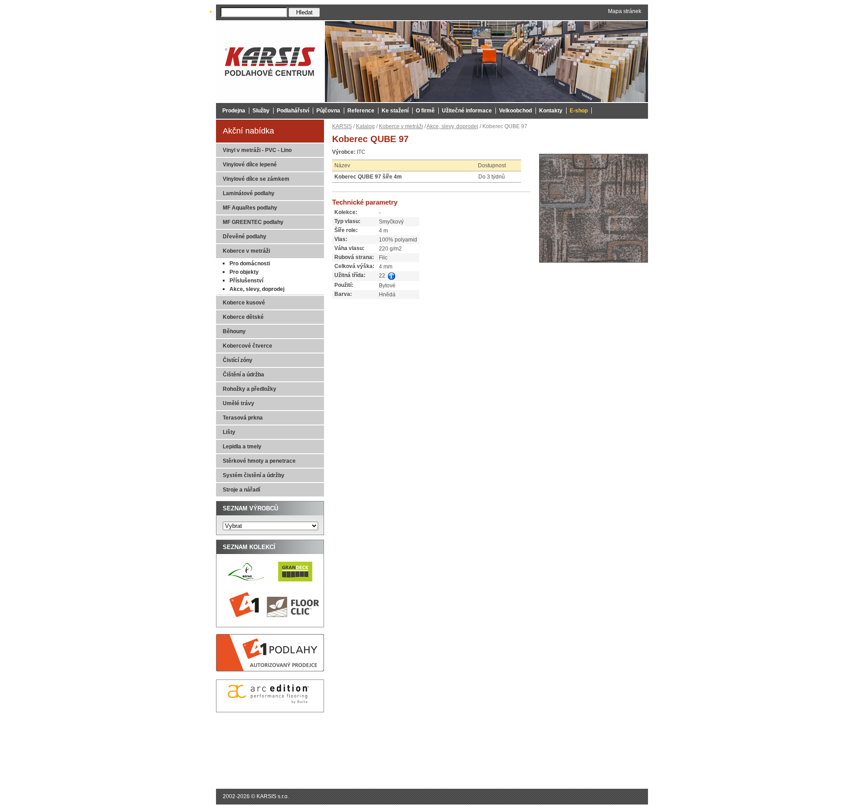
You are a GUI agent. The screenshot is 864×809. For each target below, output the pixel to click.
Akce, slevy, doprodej (452, 126)
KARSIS (342, 126)
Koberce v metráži (401, 126)
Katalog (365, 126)
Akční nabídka (248, 130)
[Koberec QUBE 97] (593, 265)
